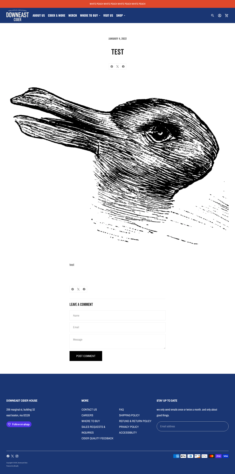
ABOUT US (39, 15)
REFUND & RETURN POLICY (135, 421)
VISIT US (108, 15)
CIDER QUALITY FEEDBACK (97, 438)
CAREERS (87, 415)
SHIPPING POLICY (129, 415)
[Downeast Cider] (17, 15)
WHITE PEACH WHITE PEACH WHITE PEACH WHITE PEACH (117, 3)
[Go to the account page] (219, 15)
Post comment (85, 356)
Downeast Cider (22, 463)
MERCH (72, 15)
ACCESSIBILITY (128, 433)
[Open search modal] (212, 15)
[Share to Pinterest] (112, 66)
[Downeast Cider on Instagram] (17, 456)
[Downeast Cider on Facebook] (8, 456)
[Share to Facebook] (123, 66)
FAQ (121, 409)
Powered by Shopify (12, 466)
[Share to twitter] (117, 66)
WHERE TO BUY (89, 15)
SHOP (119, 15)
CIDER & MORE (56, 15)
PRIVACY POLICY (129, 427)
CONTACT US (89, 409)
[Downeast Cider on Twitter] (12, 456)
